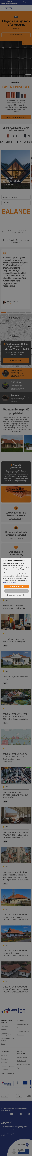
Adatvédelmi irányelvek (9, 582)
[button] (16, 595)
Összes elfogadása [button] (16, 586)
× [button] (28, 560)
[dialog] (16, 578)
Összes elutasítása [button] (16, 591)
